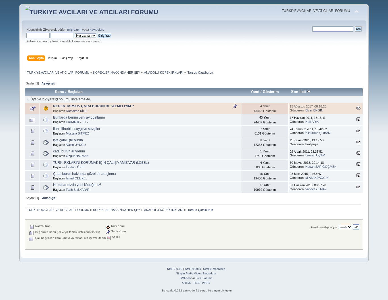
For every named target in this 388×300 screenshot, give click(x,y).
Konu (59, 92)
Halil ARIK (72, 122)
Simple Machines (214, 268)
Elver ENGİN (314, 110)
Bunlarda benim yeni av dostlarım (79, 117)
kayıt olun (96, 29)
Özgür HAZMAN (77, 156)
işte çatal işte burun (68, 140)
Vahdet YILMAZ (316, 189)
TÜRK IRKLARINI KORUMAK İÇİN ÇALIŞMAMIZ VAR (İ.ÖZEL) (101, 163)
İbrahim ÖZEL (75, 167)
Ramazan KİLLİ (76, 111)
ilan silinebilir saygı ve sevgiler (76, 129)
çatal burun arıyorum (69, 151)
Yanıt (255, 92)
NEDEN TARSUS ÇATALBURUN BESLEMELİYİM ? (93, 106)
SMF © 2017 (193, 268)
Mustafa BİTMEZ (77, 133)
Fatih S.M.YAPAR (77, 189)
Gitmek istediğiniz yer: (324, 227)
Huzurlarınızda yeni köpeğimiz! (77, 185)
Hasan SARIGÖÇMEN (321, 166)
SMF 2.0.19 (174, 268)
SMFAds (185, 278)
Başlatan (75, 92)
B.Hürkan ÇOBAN (317, 133)
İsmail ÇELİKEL (76, 178)
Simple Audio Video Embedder (196, 273)
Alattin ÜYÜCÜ (76, 144)
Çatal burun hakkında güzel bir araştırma (84, 174)
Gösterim (271, 92)
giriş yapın (74, 29)
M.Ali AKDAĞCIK (316, 177)
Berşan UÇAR (315, 155)
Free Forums (204, 278)
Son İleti (299, 92)
